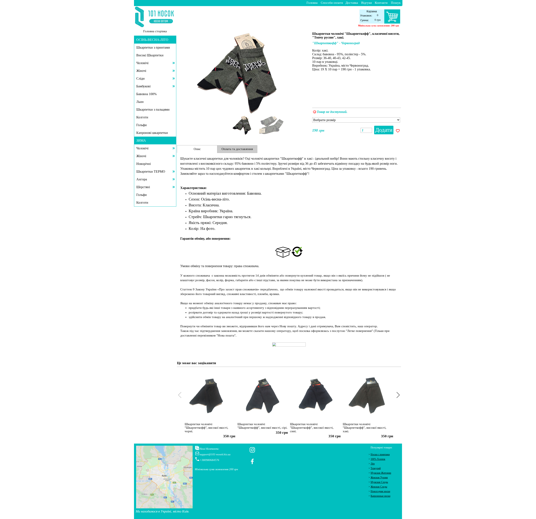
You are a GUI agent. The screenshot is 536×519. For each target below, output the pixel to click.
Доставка (351, 2)
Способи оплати (332, 2)
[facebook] (252, 461)
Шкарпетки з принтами (153, 47)
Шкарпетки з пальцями (153, 109)
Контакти (381, 2)
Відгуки (366, 2)
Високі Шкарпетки (150, 55)
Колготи (142, 117)
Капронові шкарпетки (152, 133)
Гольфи (141, 125)
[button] (302, 71)
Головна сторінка (155, 31)
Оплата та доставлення (237, 149)
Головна (312, 2)
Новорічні (143, 164)
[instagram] (252, 450)
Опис (197, 149)
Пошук (396, 2)
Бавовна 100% (146, 94)
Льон (140, 102)
